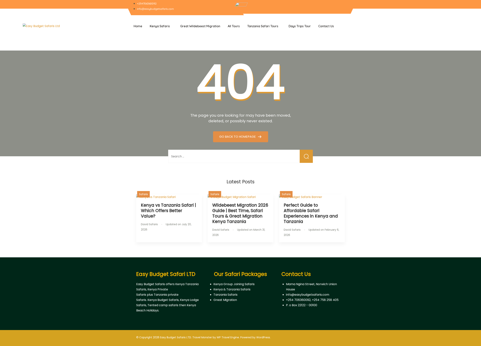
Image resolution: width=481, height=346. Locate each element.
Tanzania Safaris (225, 294)
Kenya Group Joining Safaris (234, 284)
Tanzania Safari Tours (262, 26)
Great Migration (225, 300)
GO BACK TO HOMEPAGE (237, 136)
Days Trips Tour (300, 26)
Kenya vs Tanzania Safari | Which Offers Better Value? (168, 210)
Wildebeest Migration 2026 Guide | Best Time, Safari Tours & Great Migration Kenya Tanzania (240, 213)
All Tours (234, 26)
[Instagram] (330, 7)
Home (138, 26)
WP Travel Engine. (228, 337)
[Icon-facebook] (318, 7)
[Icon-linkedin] (343, 7)
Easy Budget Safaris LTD (175, 337)
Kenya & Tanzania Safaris (231, 289)
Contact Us (326, 26)
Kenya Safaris (160, 26)
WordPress (263, 337)
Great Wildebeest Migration (200, 26)
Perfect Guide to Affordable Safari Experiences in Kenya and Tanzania (311, 213)
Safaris (143, 194)
